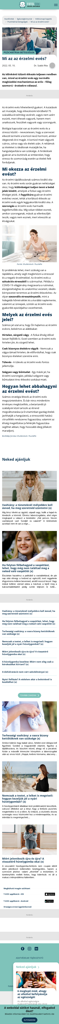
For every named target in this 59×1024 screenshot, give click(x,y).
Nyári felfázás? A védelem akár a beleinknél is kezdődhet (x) (27, 680)
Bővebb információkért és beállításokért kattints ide (29, 1014)
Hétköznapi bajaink (43, 19)
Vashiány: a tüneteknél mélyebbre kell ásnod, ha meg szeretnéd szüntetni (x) (27, 506)
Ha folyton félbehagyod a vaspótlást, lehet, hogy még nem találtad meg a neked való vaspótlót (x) (26, 568)
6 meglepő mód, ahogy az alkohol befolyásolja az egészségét (32, 994)
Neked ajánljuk (26, 967)
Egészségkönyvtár (24, 19)
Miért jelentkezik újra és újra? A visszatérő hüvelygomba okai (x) (25, 653)
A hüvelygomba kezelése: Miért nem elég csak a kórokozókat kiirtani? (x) (27, 663)
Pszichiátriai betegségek (17, 21)
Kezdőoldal (9, 19)
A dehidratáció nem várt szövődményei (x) (25, 671)
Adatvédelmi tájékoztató (29, 957)
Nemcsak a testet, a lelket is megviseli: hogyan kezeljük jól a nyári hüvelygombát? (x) (27, 642)
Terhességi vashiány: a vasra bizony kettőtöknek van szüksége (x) (28, 632)
